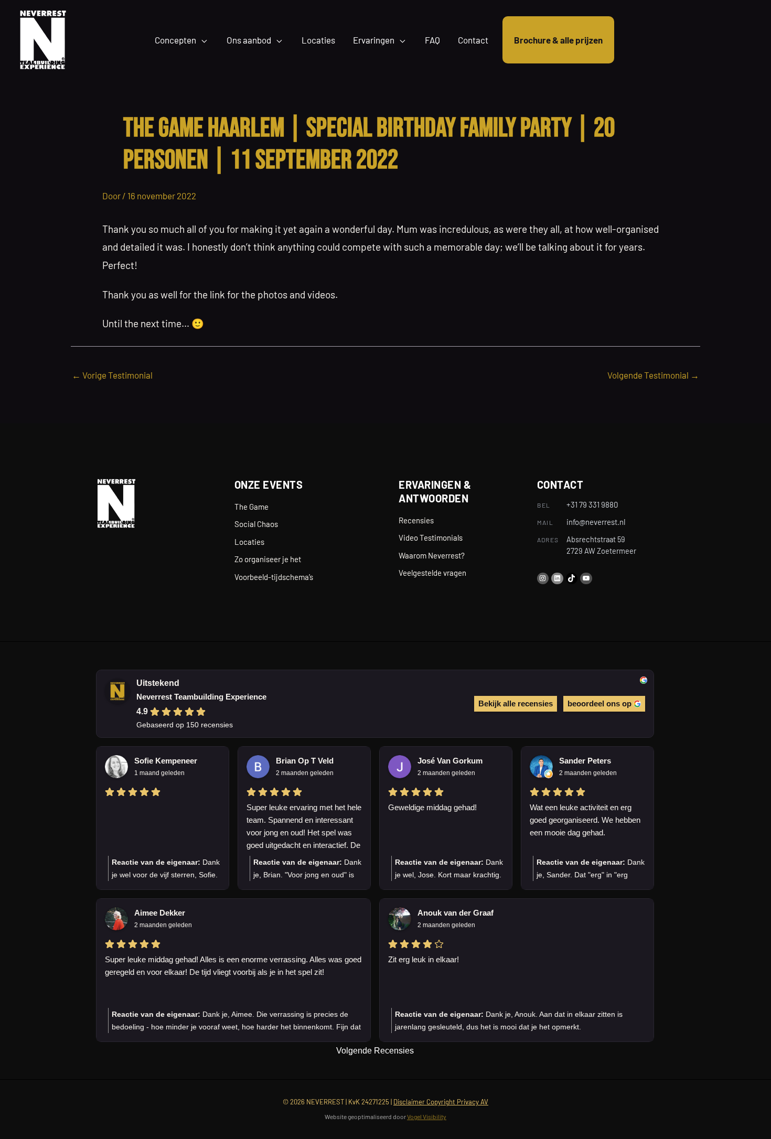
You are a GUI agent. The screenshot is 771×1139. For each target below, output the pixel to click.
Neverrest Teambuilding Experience (201, 696)
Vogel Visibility (426, 1116)
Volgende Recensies (375, 1050)
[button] (202, 40)
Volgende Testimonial (653, 375)
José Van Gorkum (450, 760)
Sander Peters (585, 760)
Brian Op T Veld (305, 760)
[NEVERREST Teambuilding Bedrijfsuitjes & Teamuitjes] (42, 38)
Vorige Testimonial (112, 375)
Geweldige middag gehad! (432, 807)
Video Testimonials (431, 537)
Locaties (249, 541)
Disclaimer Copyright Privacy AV (440, 1102)
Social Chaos (256, 524)
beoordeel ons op (599, 703)
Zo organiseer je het (267, 559)
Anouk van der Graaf (455, 912)
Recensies (416, 520)
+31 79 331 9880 (592, 504)
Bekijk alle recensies (515, 703)
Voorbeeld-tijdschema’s (273, 577)
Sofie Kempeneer (165, 760)
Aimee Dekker (159, 912)
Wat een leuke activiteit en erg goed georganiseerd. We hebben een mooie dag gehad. (585, 820)
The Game (251, 506)
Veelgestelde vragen (432, 572)
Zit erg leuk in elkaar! (423, 959)
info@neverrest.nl (595, 521)
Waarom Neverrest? (432, 555)
